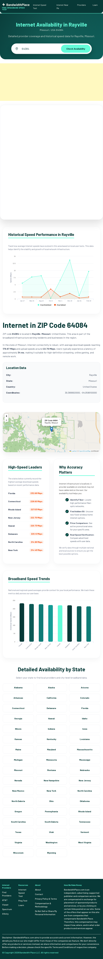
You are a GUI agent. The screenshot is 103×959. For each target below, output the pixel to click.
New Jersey (85, 780)
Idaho (84, 718)
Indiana (51, 728)
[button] (51, 429)
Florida (84, 708)
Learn (95, 5)
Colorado (84, 698)
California (51, 698)
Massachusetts (85, 749)
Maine (18, 749)
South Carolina (18, 821)
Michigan (18, 759)
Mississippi (84, 759)
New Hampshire (51, 780)
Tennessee (84, 821)
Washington (51, 842)
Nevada (18, 780)
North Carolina (85, 790)
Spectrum (7, 909)
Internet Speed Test (39, 6)
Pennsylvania (51, 811)
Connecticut (18, 708)
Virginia (18, 842)
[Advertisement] (51, 82)
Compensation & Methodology (43, 905)
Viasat (5, 904)
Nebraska (85, 770)
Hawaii (51, 718)
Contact (39, 894)
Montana (51, 770)
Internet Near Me (62, 6)
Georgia (18, 718)
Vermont (84, 832)
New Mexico (18, 790)
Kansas (18, 739)
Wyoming (51, 852)
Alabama (18, 687)
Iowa (84, 728)
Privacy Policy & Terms (46, 898)
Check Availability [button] (75, 48)
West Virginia (84, 842)
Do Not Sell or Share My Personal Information (46, 913)
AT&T (5, 900)
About (38, 889)
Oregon (18, 811)
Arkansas (18, 698)
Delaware (51, 708)
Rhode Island (84, 811)
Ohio (51, 801)
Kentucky (51, 739)
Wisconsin (18, 852)
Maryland (51, 749)
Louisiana (85, 739)
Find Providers (6, 894)
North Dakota (18, 801)
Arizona (85, 687)
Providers (81, 5)
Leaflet (73, 451)
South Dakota (51, 821)
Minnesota (51, 759)
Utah (51, 832)
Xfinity (5, 913)
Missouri (18, 770)
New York (51, 790)
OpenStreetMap (85, 451)
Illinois (18, 728)
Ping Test (22, 900)
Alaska (51, 687)
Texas (18, 832)
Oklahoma (85, 801)
